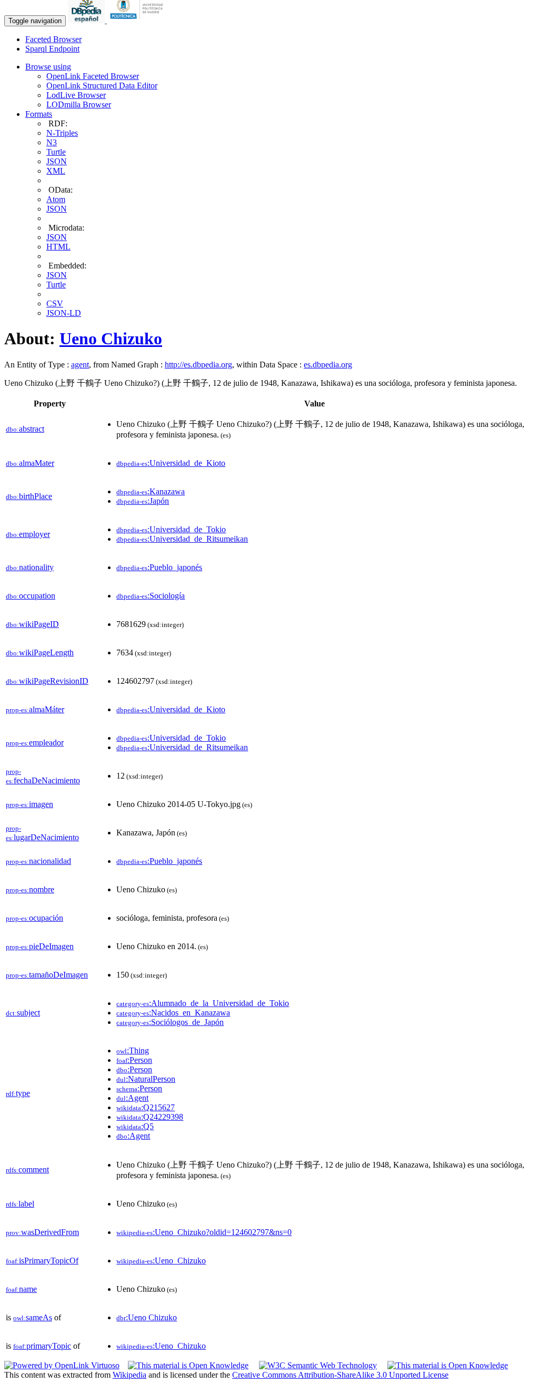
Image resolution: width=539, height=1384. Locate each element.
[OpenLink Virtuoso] (61, 1365)
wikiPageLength (40, 652)
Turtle (56, 151)
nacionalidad (38, 861)
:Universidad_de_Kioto (170, 463)
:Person (134, 1060)
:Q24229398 (149, 1116)
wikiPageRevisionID (47, 680)
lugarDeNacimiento (42, 833)
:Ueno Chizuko (146, 1317)
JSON (56, 161)
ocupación (34, 917)
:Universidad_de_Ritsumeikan (182, 538)
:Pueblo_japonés (159, 567)
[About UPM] (138, 20)
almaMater (30, 463)
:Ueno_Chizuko (161, 1260)
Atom (55, 199)
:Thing (132, 1050)
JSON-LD (63, 312)
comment (27, 1169)
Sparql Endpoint (52, 48)
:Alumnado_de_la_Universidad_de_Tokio (202, 1003)
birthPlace (29, 496)
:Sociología (150, 595)
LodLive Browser (76, 95)
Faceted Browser (53, 39)
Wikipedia (129, 1374)
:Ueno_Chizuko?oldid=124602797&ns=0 (204, 1232)
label (20, 1203)
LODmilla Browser (78, 104)
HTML (58, 246)
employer (28, 534)
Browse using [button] (48, 66)
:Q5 (135, 1126)
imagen (29, 804)
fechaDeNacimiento (43, 776)
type (18, 1093)
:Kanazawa (150, 491)
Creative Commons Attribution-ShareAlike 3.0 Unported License (340, 1374)
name (21, 1289)
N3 (51, 142)
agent (80, 364)
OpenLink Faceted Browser (92, 76)
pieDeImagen (40, 946)
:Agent (132, 1097)
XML (55, 170)
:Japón (142, 500)
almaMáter (35, 709)
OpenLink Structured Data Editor (101, 85)
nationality (30, 567)
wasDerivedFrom (42, 1232)
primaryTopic (42, 1345)
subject (23, 1012)
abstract (25, 428)
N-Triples (62, 132)
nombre (30, 889)
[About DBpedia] (87, 20)
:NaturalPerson (145, 1078)
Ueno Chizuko (110, 338)
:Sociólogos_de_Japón (170, 1022)
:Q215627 (145, 1107)
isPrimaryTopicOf (42, 1260)
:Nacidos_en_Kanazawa (173, 1012)
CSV (54, 303)
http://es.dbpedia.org (198, 364)
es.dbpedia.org (328, 364)
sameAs (32, 1317)
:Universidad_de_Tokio (171, 529)
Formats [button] (38, 113)
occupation (30, 595)
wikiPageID (32, 624)
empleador (35, 742)
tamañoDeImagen (47, 974)
